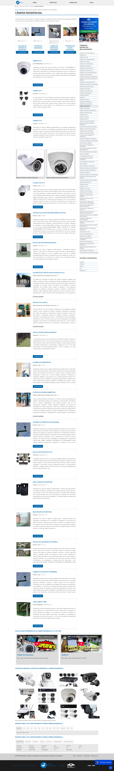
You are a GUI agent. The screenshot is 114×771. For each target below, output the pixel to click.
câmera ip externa (84, 99)
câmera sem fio (84, 114)
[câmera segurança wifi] (47, 711)
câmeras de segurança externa (88, 126)
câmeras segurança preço (87, 133)
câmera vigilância (53, 9)
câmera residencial (85, 106)
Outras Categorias (88, 258)
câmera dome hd (84, 184)
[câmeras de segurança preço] (26, 680)
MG (28, 728)
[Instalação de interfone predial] (23, 256)
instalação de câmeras (86, 143)
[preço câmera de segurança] (26, 696)
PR (39, 728)
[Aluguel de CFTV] (23, 196)
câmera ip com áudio (85, 188)
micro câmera (83, 163)
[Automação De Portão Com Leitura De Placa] (23, 286)
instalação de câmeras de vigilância (86, 209)
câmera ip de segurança (86, 191)
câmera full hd (84, 186)
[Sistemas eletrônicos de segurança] (23, 435)
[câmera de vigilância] (47, 696)
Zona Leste (49, 741)
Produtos (53, 2)
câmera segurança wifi (86, 112)
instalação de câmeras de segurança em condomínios (87, 202)
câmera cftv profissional (86, 63)
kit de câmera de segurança (87, 161)
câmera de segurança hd (86, 70)
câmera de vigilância (85, 88)
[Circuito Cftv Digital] (23, 316)
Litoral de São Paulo (68, 741)
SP (35, 728)
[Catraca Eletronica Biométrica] (23, 405)
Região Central (20, 741)
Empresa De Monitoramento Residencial (87, 244)
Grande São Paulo (58, 741)
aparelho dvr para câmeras (87, 53)
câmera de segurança (85, 66)
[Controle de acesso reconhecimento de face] (23, 226)
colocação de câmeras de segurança (87, 136)
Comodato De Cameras (85, 236)
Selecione (19, 728)
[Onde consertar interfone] (23, 495)
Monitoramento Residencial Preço (89, 252)
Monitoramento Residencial (87, 250)
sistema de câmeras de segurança (89, 174)
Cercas (82, 266)
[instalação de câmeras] (26, 711)
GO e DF (63, 728)
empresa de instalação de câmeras (86, 196)
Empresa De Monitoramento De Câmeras (88, 248)
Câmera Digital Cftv (85, 231)
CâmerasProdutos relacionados (86, 47)
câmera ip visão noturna (86, 193)
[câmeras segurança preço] (47, 680)
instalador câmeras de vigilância (88, 151)
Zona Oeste (35, 741)
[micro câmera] (90, 696)
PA (71, 728)
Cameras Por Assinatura (86, 241)
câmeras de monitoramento (87, 121)
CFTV (81, 268)
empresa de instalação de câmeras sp (86, 199)
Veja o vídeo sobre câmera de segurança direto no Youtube (32, 658)
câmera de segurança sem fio (87, 82)
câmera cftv (83, 55)
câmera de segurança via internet (89, 84)
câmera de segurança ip (86, 74)
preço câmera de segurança (31, 9)
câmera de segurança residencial (89, 76)
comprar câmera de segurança (88, 138)
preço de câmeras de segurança (88, 168)
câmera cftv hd (84, 57)
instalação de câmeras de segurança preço (86, 206)
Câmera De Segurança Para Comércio (87, 222)
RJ (24, 728)
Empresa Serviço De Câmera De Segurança (88, 229)
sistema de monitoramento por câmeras (88, 177)
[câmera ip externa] (90, 711)
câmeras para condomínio (86, 131)
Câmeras (82, 264)
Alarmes (82, 261)
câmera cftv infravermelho (87, 59)
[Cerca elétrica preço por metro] (23, 346)
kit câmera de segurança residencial (86, 159)
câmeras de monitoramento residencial (87, 124)
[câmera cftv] (90, 680)
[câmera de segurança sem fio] (68, 711)
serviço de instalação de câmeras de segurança (89, 216)
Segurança (83, 270)
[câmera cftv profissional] (68, 696)
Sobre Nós (73, 2)
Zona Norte (28, 741)
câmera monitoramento (86, 101)
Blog (91, 2)
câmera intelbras (84, 95)
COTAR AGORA (38, 296)
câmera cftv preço (85, 61)
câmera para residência (86, 104)
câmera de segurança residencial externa (89, 79)
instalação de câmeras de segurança (86, 146)
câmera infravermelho (86, 93)
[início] (20, 2)
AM (68, 728)
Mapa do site (94, 755)
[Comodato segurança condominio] (23, 585)
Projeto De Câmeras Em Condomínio (86, 239)
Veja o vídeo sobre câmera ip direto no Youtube (73, 658)
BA (54, 728)
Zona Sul (42, 741)
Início (35, 2)
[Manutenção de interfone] (23, 525)
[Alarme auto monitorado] (23, 375)
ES (31, 728)
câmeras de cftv (84, 119)
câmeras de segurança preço (88, 128)
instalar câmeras (84, 154)
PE (50, 728)
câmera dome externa (85, 182)
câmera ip (82, 97)
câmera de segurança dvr (87, 68)
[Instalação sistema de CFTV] (23, 465)
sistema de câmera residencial (88, 170)
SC (43, 728)
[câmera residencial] (30, 163)
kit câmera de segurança (86, 156)
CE (58, 728)
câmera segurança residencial (88, 110)
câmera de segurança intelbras (88, 72)
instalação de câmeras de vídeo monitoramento (88, 149)
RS (46, 728)
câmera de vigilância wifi (43, 9)
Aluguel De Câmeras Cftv (86, 234)
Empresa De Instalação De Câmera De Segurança (88, 226)
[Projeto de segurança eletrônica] (23, 555)
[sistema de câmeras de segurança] (68, 680)
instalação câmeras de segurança (89, 140)
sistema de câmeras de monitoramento (86, 219)
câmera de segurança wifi (86, 86)
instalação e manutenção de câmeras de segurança (87, 212)
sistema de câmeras (85, 172)
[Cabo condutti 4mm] (23, 615)
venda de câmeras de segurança (88, 180)
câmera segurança (85, 108)
